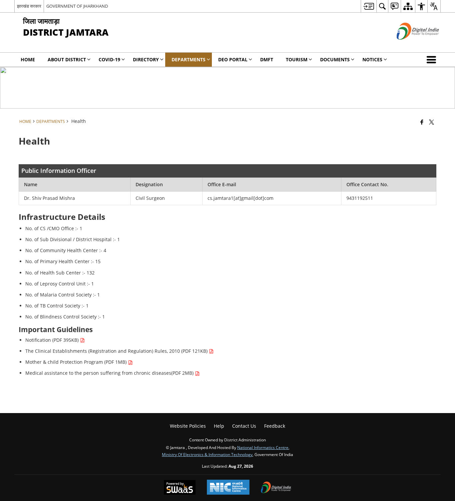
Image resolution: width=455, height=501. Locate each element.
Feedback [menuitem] (274, 426)
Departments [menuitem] (189, 59)
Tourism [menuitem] (296, 59)
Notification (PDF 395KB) (52, 340)
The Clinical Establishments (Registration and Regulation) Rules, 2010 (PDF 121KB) (117, 351)
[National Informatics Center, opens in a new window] (228, 488)
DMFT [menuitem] (266, 59)
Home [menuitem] (28, 59)
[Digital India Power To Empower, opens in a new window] (276, 488)
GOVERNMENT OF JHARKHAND (77, 6)
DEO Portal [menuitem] (232, 59)
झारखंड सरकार (29, 6)
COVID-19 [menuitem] (109, 59)
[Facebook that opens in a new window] (422, 122)
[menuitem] (368, 6)
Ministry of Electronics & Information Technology (207, 454)
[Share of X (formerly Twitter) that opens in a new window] (431, 122)
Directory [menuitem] (146, 59)
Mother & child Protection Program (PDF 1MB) (76, 362)
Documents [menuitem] (335, 59)
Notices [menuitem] (372, 59)
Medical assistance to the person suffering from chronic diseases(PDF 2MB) (110, 373)
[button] (433, 60)
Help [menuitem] (219, 426)
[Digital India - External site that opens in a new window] (409, 45)
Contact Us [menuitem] (244, 426)
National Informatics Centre (262, 447)
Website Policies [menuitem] (188, 426)
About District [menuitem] (67, 59)
